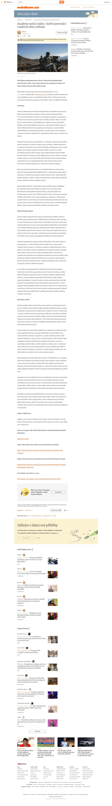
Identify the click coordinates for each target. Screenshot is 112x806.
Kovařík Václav (22, 633)
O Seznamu (33, 794)
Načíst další (37, 731)
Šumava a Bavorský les (75, 772)
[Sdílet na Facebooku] (65, 510)
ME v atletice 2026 (47, 774)
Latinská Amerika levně (75, 776)
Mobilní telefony (35, 786)
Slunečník (54, 784)
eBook (20, 36)
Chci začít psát (90, 7)
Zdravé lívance (59, 772)
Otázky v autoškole (87, 776)
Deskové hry (66, 786)
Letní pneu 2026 (86, 768)
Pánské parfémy (86, 786)
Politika (20, 599)
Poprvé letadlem (73, 770)
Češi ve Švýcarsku (73, 774)
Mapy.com (40, 782)
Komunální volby (21, 778)
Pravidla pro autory (73, 794)
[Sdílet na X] (67, 510)
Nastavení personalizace (55, 796)
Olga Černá (21, 647)
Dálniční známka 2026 (88, 770)
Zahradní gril (78, 784)
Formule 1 (45, 776)
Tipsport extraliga (47, 772)
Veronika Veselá (22, 689)
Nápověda (50, 794)
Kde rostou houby (57, 782)
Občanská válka (47, 515)
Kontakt (56, 794)
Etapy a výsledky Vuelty (35, 770)
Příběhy (20, 664)
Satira (73, 49)
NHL (44, 778)
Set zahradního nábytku (68, 784)
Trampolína (48, 784)
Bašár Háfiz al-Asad (36, 515)
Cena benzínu (65, 782)
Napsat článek (58, 492)
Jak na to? (38, 537)
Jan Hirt (32, 772)
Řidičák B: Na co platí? (88, 774)
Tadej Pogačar (33, 774)
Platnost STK (85, 778)
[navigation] (2, 2)
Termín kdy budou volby (22, 774)
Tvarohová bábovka (60, 774)
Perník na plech (60, 778)
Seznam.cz (107, 2)
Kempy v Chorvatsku (74, 768)
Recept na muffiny (60, 770)
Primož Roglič (33, 776)
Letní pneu (60, 786)
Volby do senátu (20, 776)
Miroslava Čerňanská (24, 661)
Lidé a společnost (23, 650)
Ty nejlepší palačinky (61, 768)
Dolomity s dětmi (73, 778)
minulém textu (41, 94)
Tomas (19, 717)
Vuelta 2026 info (34, 768)
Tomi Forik (20, 675)
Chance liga (46, 768)
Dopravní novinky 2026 (88, 772)
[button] (42, 58)
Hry (18, 720)
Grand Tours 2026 (34, 778)
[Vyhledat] (61, 2)
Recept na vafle (59, 776)
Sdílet (26, 36)
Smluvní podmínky (42, 794)
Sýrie (29, 515)
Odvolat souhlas (83, 794)
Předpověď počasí (48, 782)
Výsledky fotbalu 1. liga (48, 770)
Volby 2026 (19, 768)
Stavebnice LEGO (44, 786)
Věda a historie (22, 678)
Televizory (72, 786)
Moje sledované (75, 7)
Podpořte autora (61, 32)
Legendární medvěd (23, 703)
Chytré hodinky (78, 786)
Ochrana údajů (63, 794)
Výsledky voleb (20, 772)
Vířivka (83, 784)
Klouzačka (60, 784)
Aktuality (54, 515)
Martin (24, 31)
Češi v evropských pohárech (75, 782)
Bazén (35, 784)
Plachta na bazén (41, 784)
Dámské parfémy (53, 786)
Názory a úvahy (76, 28)
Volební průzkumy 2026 (22, 770)
